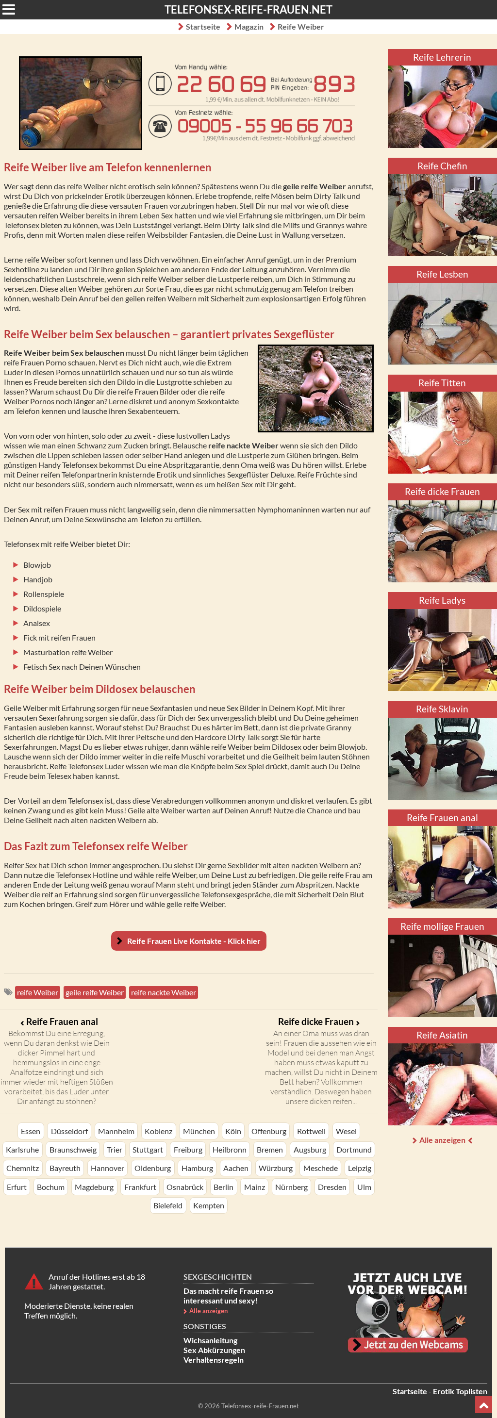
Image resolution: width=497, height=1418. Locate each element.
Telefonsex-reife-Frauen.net (248, 9)
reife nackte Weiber (163, 992)
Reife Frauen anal (62, 1021)
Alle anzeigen (442, 1139)
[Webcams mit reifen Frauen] (407, 1312)
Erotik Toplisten (460, 1391)
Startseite (203, 26)
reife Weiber (37, 992)
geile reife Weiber (95, 992)
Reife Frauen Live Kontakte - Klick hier (194, 940)
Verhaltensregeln (213, 1359)
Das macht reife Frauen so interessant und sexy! (228, 1295)
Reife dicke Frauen (316, 1021)
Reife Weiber (301, 26)
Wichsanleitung (210, 1340)
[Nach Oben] (483, 1404)
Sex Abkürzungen (214, 1349)
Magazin (249, 26)
